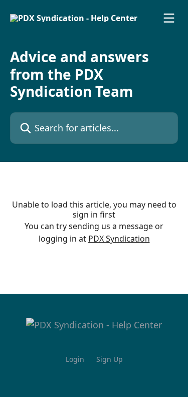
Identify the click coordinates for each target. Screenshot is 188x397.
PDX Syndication (119, 238)
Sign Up (109, 359)
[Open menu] (169, 18)
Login (75, 359)
